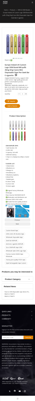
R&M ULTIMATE (10, 294)
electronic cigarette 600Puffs (14, 244)
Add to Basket (12, 106)
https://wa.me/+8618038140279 (15, 195)
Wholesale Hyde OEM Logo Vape (16, 251)
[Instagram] (24, 391)
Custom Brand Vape (12, 230)
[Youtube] (19, 391)
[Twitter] (9, 391)
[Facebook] (14, 391)
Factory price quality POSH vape (15, 260)
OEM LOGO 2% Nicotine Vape (15, 234)
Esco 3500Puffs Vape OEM (14, 247)
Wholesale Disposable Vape (14, 237)
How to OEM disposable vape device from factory (17, 292)
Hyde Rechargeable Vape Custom (16, 263)
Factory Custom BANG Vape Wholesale (14, 255)
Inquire (12, 101)
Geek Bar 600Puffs (11, 240)
